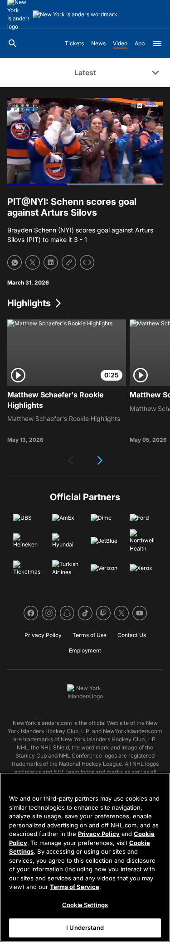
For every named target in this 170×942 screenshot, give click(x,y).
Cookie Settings (85, 904)
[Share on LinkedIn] (51, 262)
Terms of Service (74, 886)
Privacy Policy (99, 833)
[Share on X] (32, 262)
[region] (85, 857)
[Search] (12, 43)
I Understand (85, 927)
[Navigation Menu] (157, 43)
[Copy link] (69, 262)
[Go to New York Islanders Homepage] (75, 14)
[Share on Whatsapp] (14, 262)
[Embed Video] (87, 262)
